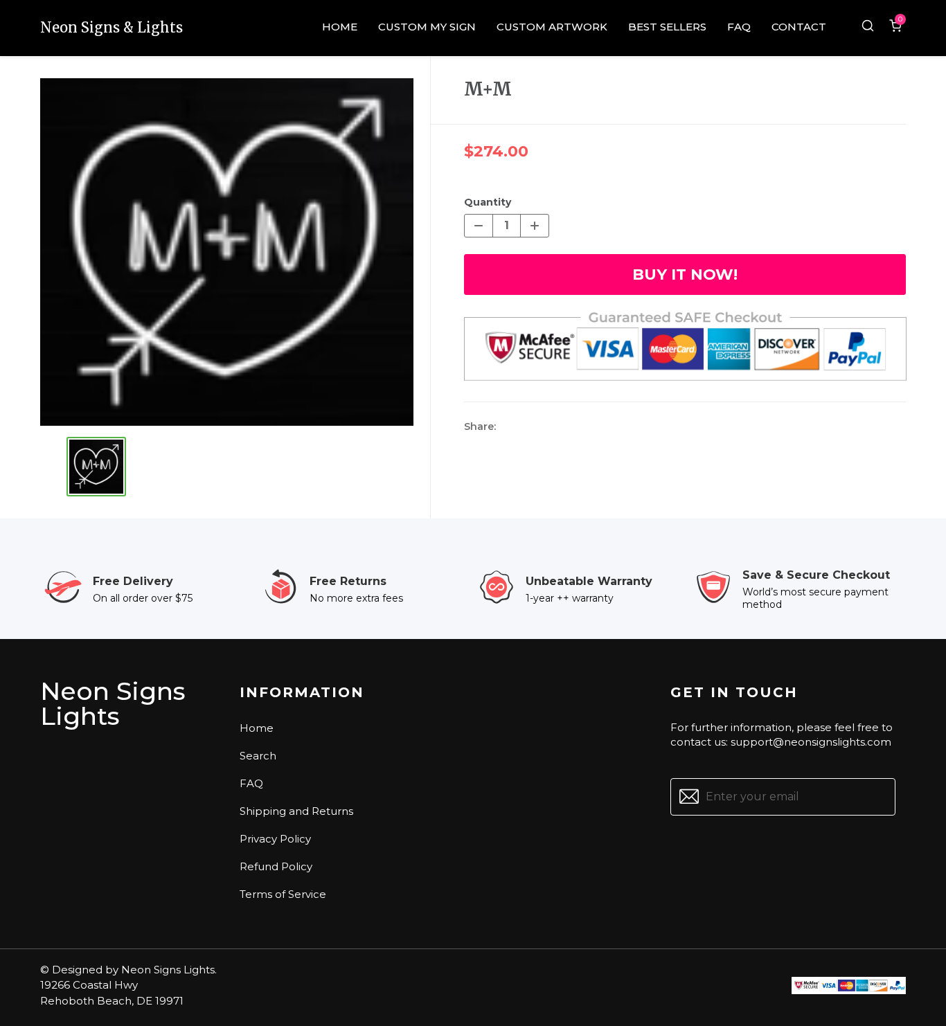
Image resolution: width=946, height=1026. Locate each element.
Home (257, 728)
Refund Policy (276, 866)
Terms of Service (283, 894)
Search (258, 755)
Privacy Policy (275, 838)
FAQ (251, 783)
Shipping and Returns (296, 811)
